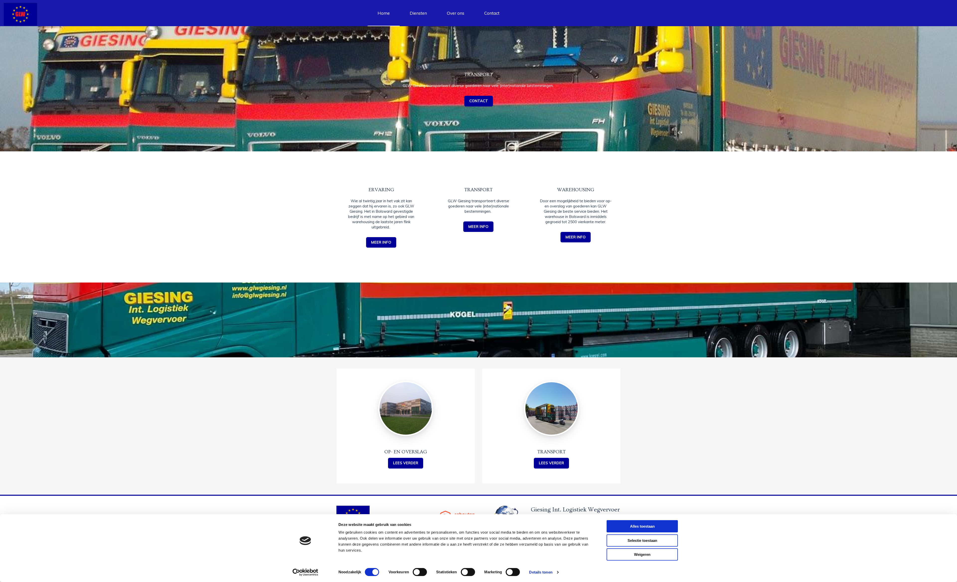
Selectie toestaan (642, 540)
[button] (381, 242)
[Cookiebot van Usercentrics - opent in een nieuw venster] (305, 572)
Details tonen (540, 572)
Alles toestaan (642, 526)
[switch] (420, 572)
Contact (491, 13)
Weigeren (642, 554)
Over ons (455, 13)
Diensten (418, 13)
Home (384, 13)
